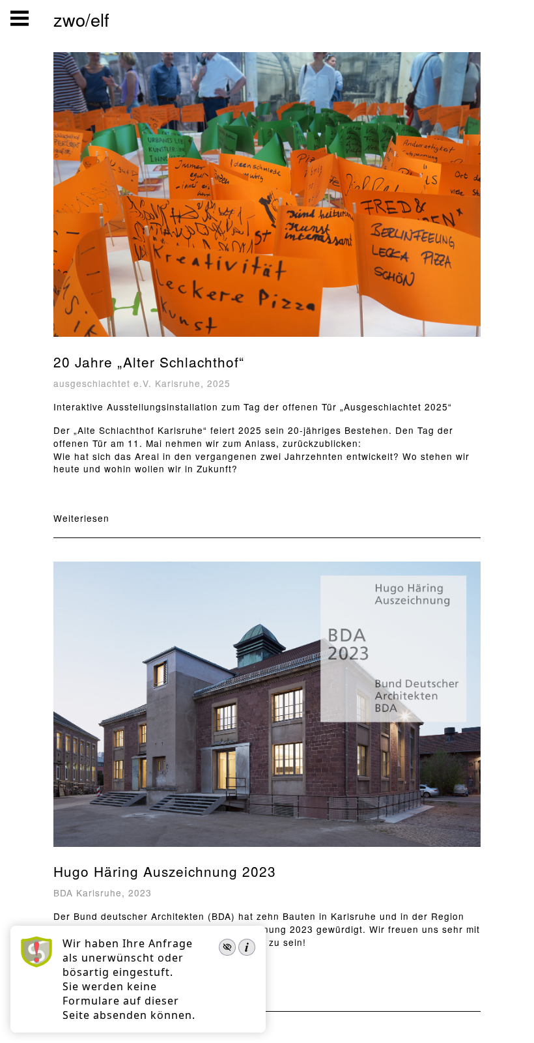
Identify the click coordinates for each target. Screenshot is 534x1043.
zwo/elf (81, 19)
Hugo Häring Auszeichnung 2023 (164, 871)
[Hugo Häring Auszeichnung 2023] (267, 847)
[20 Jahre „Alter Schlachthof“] (267, 337)
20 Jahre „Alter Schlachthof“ (148, 361)
